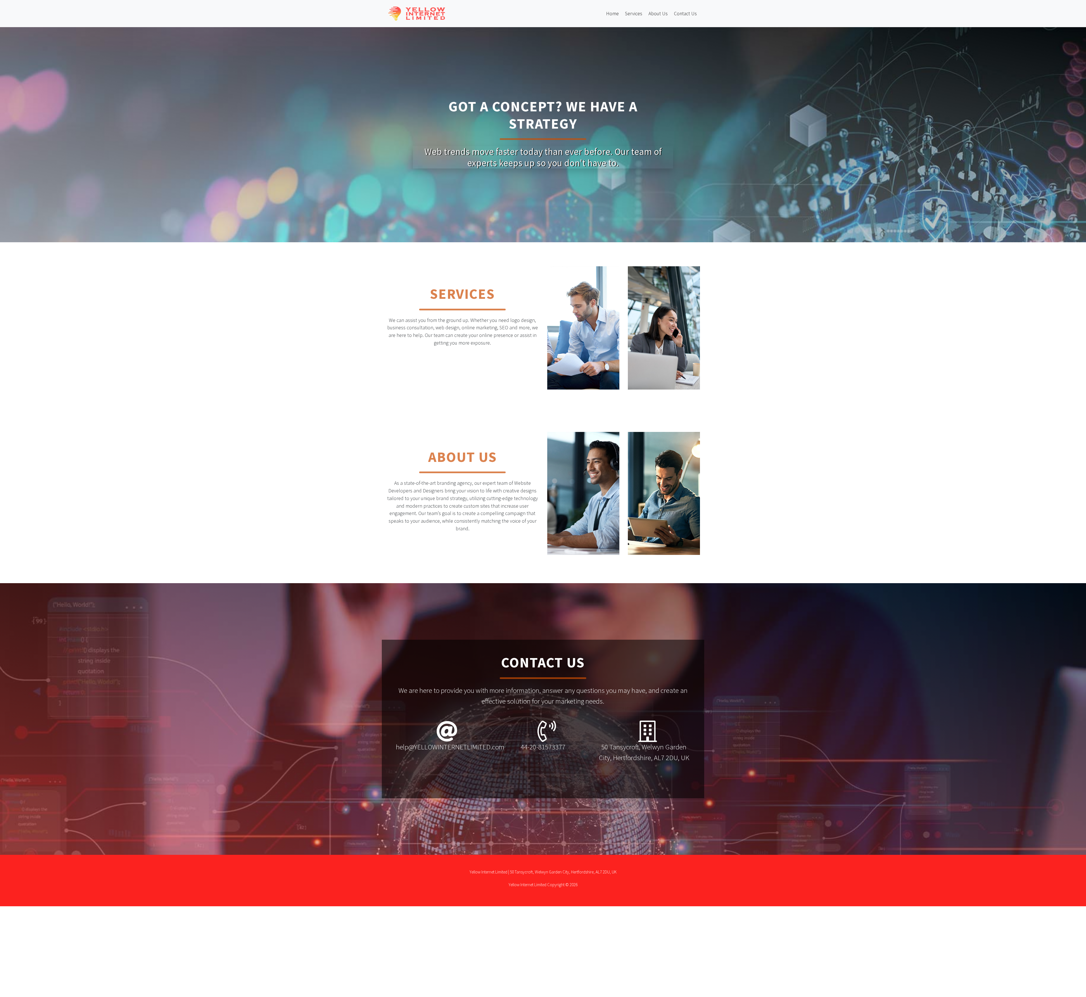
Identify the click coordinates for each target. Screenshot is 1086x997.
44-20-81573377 (543, 746)
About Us (658, 13)
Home (612, 13)
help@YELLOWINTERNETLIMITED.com (450, 746)
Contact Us (685, 13)
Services (633, 13)
